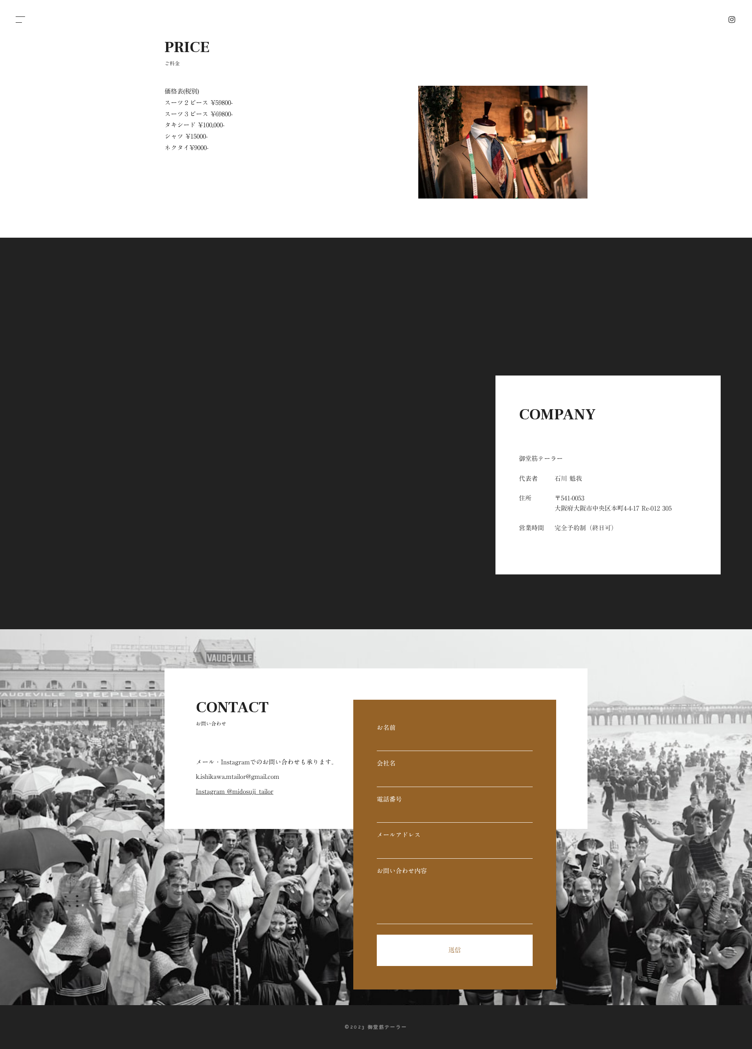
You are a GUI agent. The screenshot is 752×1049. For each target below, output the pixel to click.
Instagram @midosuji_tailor (234, 791)
